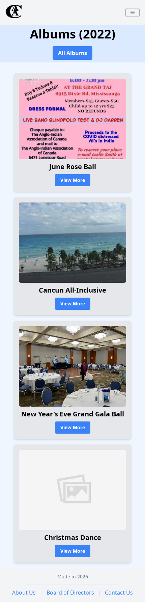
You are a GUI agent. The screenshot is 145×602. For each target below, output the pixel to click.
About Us (24, 592)
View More (72, 180)
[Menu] (132, 12)
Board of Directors (70, 592)
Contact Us (119, 592)
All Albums (72, 53)
